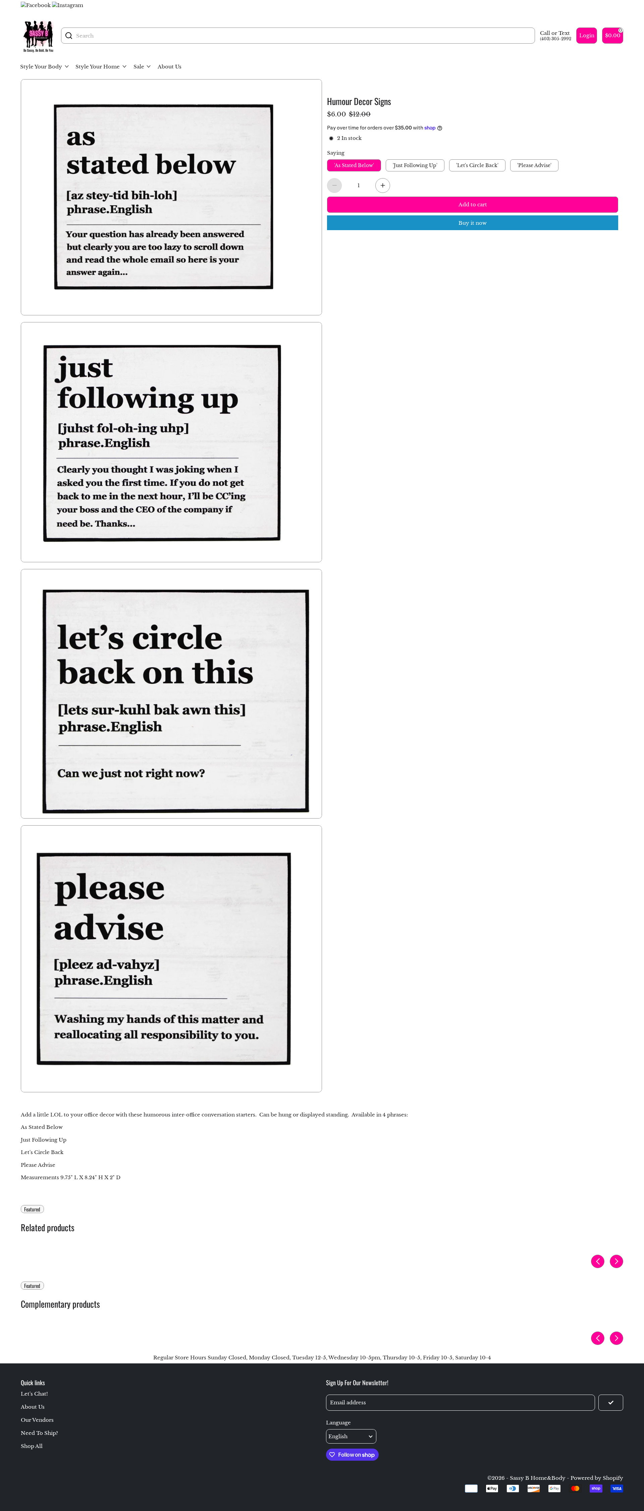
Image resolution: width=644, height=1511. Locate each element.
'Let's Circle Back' (477, 166)
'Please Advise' (534, 166)
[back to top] (618, 1306)
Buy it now (473, 223)
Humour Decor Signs (359, 100)
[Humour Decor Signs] (171, 197)
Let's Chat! (34, 1394)
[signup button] (610, 1403)
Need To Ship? (39, 1433)
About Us (33, 1407)
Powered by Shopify (597, 1478)
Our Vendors (37, 1420)
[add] (382, 185)
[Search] (69, 36)
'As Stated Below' (354, 166)
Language (338, 1422)
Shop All (32, 1446)
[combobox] (304, 36)
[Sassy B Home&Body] (38, 35)
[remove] (334, 185)
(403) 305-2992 (555, 38)
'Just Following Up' (415, 166)
